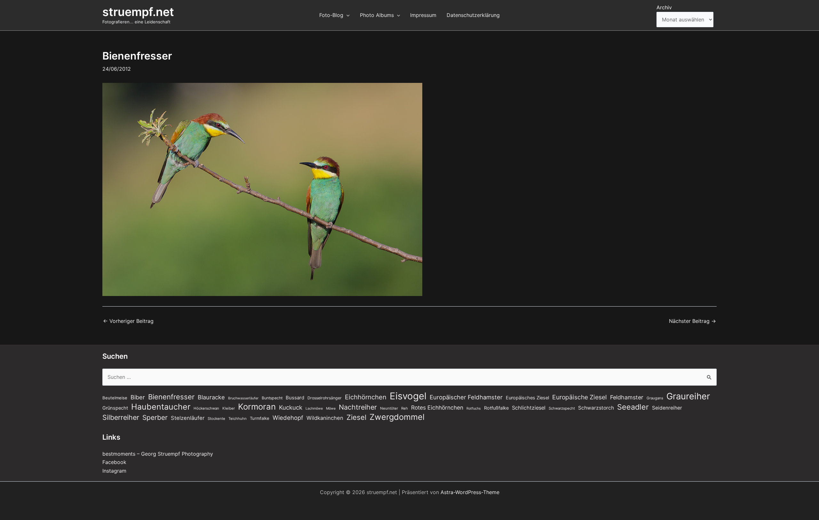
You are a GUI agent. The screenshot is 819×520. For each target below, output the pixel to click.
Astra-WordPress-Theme (470, 492)
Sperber (155, 417)
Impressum (423, 15)
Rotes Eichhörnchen (437, 407)
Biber (138, 397)
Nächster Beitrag (692, 321)
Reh (404, 408)
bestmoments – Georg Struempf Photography (157, 454)
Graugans (655, 398)
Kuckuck (290, 407)
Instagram (114, 471)
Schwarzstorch (596, 408)
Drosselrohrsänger (324, 398)
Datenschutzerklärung (473, 15)
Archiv (664, 7)
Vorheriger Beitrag (128, 321)
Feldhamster (626, 397)
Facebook (114, 462)
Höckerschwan (206, 408)
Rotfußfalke (496, 408)
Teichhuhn (237, 418)
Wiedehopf (288, 417)
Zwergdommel (397, 417)
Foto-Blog (331, 15)
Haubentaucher (160, 407)
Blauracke (211, 397)
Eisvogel (408, 396)
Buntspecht (272, 398)
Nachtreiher (358, 407)
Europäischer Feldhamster (466, 397)
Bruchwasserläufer (243, 398)
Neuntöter (389, 408)
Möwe (331, 408)
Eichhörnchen (365, 397)
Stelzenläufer (187, 418)
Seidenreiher (667, 408)
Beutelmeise (114, 397)
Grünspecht (115, 408)
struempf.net (138, 12)
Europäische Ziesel (579, 397)
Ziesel (356, 417)
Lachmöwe (314, 408)
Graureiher (688, 396)
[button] (346, 15)
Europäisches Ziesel (527, 398)
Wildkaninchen (324, 418)
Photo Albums (377, 15)
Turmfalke (259, 418)
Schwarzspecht (562, 408)
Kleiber (228, 408)
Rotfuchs (473, 408)
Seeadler (633, 407)
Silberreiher (120, 417)
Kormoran (257, 407)
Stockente (216, 418)
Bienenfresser (171, 397)
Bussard (295, 398)
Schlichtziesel (528, 407)
